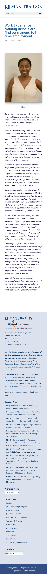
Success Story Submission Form (18, 542)
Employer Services (13, 510)
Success (18, 40)
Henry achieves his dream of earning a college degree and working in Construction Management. (23, 479)
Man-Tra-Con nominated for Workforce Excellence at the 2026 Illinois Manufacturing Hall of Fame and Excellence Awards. (23, 443)
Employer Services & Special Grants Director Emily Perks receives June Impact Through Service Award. (22, 433)
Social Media (11, 539)
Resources (10, 532)
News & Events (11, 524)
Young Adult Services (14, 521)
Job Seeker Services (13, 514)
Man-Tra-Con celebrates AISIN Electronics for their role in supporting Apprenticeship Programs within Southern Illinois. (23, 470)
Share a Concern (12, 535)
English (11, 553)
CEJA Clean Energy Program (16, 506)
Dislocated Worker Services (16, 517)
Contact (9, 503)
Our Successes (11, 528)
